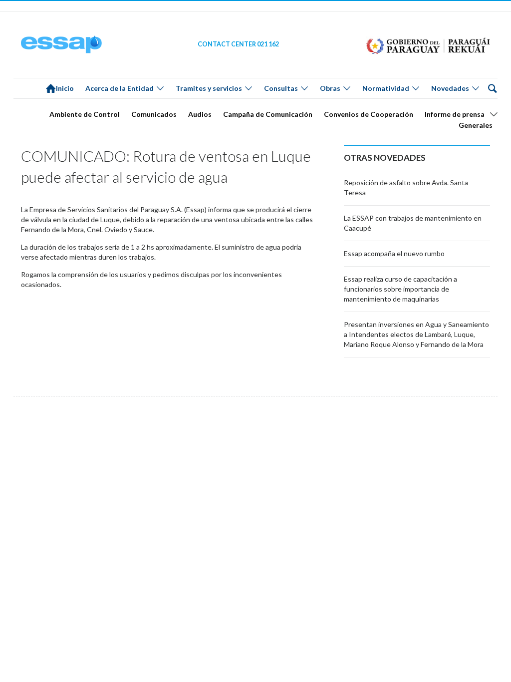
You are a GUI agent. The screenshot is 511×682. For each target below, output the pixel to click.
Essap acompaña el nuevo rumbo (394, 253)
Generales (476, 125)
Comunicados (154, 114)
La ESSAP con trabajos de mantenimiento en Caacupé (413, 223)
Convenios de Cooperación (368, 114)
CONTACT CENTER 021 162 (238, 44)
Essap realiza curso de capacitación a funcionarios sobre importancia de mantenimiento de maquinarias (400, 289)
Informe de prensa (455, 114)
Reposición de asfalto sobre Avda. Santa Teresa (406, 187)
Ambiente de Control (84, 114)
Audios (200, 114)
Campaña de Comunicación (267, 114)
